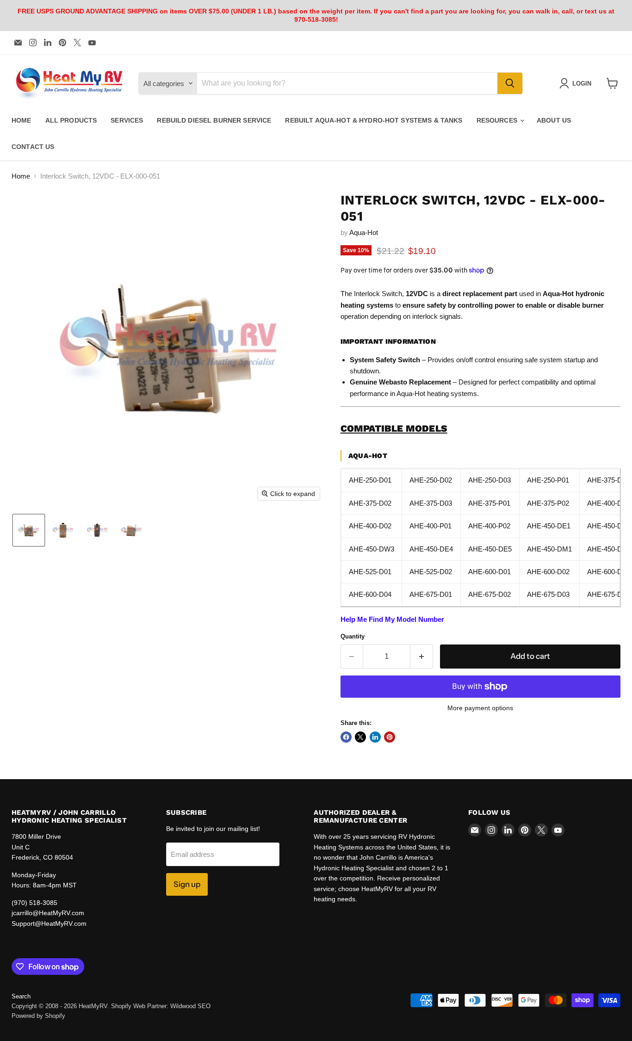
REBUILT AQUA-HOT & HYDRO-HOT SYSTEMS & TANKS (373, 120)
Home (21, 176)
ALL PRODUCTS (71, 120)
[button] (28, 530)
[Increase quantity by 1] (421, 656)
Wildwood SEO (190, 1006)
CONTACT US (33, 146)
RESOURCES (498, 120)
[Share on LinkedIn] (375, 737)
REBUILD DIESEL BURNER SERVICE (214, 120)
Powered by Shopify (38, 1015)
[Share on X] (360, 737)
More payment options (480, 708)
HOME (21, 120)
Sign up (186, 884)
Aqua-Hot (363, 232)
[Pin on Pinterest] (389, 737)
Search (21, 996)
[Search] (509, 83)
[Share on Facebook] (346, 737)
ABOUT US (554, 120)
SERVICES (127, 120)
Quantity (353, 636)
